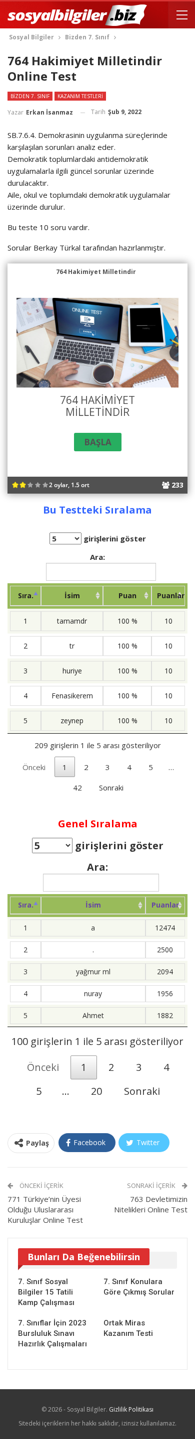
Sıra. (26, 595)
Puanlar (170, 595)
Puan (127, 595)
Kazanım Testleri (80, 96)
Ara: (97, 557)
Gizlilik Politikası (131, 1409)
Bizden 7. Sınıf (30, 96)
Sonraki (111, 787)
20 (96, 1091)
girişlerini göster (114, 538)
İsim (72, 595)
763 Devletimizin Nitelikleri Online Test (151, 1204)
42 (77, 787)
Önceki (34, 767)
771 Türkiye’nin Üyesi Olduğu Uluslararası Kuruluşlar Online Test (45, 1209)
